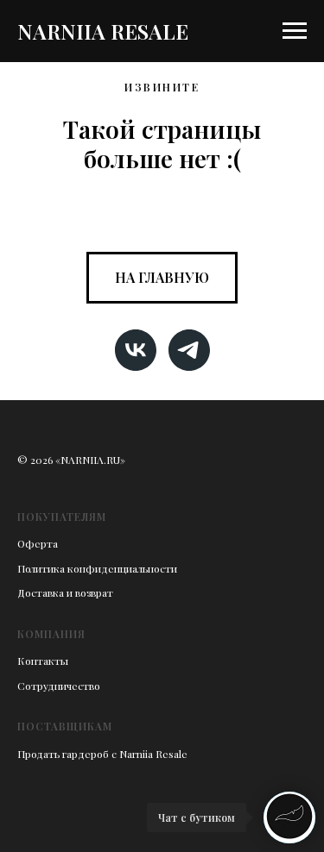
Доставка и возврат (65, 592)
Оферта (37, 543)
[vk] (135, 350)
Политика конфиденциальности (97, 568)
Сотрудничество (58, 685)
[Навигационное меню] (295, 31)
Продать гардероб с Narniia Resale (102, 754)
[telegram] (189, 350)
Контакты (42, 660)
